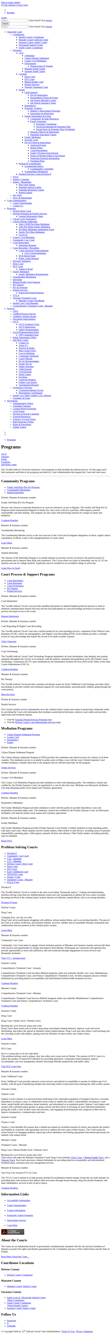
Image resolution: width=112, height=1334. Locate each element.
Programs (11, 208)
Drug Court (29, 76)
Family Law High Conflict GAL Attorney (32, 395)
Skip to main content (10, 2)
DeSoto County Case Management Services (35, 722)
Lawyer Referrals (27, 353)
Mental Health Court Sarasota (26, 282)
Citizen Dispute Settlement (36, 58)
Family (22, 90)
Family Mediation (32, 137)
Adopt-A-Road (26, 269)
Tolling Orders (19, 427)
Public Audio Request (29, 258)
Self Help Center (20, 340)
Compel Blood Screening (24, 408)
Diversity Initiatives (22, 261)
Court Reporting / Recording (26, 248)
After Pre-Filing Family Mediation (34, 227)
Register (11, 12)
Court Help (12, 1225)
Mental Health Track (94, 1157)
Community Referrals (28, 356)
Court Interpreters (21, 242)
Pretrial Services (31, 84)
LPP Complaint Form (28, 335)
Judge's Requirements (29, 329)
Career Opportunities (22, 203)
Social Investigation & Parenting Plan (53, 126)
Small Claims (25, 374)
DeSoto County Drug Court (20, 864)
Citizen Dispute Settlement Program (23, 734)
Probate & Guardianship (30, 163)
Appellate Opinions (22, 406)
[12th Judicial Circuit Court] (14, 5)
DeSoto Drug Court (22, 211)
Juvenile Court (31, 140)
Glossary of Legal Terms (24, 419)
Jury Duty (17, 195)
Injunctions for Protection (42, 113)
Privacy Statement (84, 1331)
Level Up (23, 235)
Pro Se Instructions (39, 95)
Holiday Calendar (21, 179)
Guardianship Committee (41, 169)
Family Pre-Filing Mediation (32, 232)
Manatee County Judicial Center (33, 40)
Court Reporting (14, 583)
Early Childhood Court (17, 871)
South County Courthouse (31, 47)
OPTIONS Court (15, 874)
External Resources (22, 416)
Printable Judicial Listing (30, 187)
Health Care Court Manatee (25, 303)
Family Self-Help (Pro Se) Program (23, 487)
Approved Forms (38, 145)
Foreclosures (30, 63)
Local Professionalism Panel (26, 332)
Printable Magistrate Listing (31, 190)
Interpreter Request (27, 245)
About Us (23, 345)
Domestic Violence (33, 108)
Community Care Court (24, 240)
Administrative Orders (23, 403)
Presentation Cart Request (30, 393)
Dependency (30, 105)
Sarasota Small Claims (34, 71)
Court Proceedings (38, 150)
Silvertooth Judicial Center (31, 45)
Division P (12, 853)
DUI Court (29, 79)
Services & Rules (27, 348)
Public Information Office (24, 337)
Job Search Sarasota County (43, 103)
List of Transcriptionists (35, 253)
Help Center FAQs (27, 350)
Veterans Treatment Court (36, 87)
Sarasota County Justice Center (33, 42)
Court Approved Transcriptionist (33, 250)
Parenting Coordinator (46, 124)
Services (11, 308)
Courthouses (18, 34)
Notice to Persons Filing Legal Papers (47, 155)
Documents (12, 401)
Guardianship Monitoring (36, 171)
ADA (15, 311)
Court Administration (16, 200)
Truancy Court (13, 877)
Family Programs (38, 121)
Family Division (26, 366)
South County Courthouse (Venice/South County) (19, 1304)
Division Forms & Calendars (26, 414)
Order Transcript (8, 641)
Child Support (30, 92)
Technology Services (22, 387)
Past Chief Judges (27, 184)
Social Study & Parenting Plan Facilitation (55, 129)
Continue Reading (9, 520)
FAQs (15, 177)
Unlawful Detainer (27, 379)
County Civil (13, 737)
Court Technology (15, 586)
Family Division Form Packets (44, 153)
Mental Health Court (33, 82)
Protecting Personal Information (45, 158)
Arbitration (29, 55)
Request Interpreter (10, 616)
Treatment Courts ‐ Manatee (20, 879)
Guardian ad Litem (21, 398)
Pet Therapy (18, 285)
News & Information (22, 198)
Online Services (8, 767)
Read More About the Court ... (15, 1256)
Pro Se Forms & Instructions (37, 142)
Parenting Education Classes (43, 134)
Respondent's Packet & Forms (44, 97)
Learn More (6, 543)
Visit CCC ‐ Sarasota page (13, 958)
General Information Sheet (31, 216)
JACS (15, 321)
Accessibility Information (18, 1200)
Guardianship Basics (33, 166)
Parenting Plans (37, 161)
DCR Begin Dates (27, 256)
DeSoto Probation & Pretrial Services (30, 213)
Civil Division (25, 372)
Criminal (23, 74)
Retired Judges (25, 192)
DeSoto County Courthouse (20, 1275)
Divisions (17, 50)
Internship (17, 279)
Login (4, 17)
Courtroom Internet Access (31, 390)
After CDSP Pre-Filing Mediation (34, 224)
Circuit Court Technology (24, 219)
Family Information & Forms (37, 116)
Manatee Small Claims (34, 68)
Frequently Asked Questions (20, 1215)
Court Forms (18, 411)
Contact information (16, 1210)
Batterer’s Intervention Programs (45, 111)
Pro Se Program (20, 287)
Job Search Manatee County (43, 100)
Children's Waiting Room (24, 316)
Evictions (23, 377)
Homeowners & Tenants (41, 66)
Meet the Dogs (8, 694)
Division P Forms (9, 902)
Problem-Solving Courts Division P (35, 174)
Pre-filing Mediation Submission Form (36, 229)
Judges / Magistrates (22, 182)
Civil (21, 53)
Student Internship (15, 492)
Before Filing (36, 148)
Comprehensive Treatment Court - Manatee (33, 306)
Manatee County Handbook (31, 300)
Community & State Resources (44, 119)
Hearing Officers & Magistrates (44, 132)
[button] (37, 20)
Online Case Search (28, 382)
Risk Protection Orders (23, 422)
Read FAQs (6, 841)
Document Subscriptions (24, 319)
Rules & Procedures (22, 424)
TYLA (16, 295)
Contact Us (18, 206)
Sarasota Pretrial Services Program (31, 719)
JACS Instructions (27, 327)
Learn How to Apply (10, 568)
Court (13, 882)
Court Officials (25, 358)
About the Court (14, 32)
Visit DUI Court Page (11, 1066)
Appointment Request (29, 385)
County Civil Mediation (35, 61)
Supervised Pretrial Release (31, 292)
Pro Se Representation (29, 361)
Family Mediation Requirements (33, 274)
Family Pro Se (25, 364)
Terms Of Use (68, 1331)
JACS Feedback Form (29, 324)
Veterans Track (8, 1160)
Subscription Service (16, 1220)
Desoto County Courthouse (31, 37)
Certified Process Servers (24, 314)
